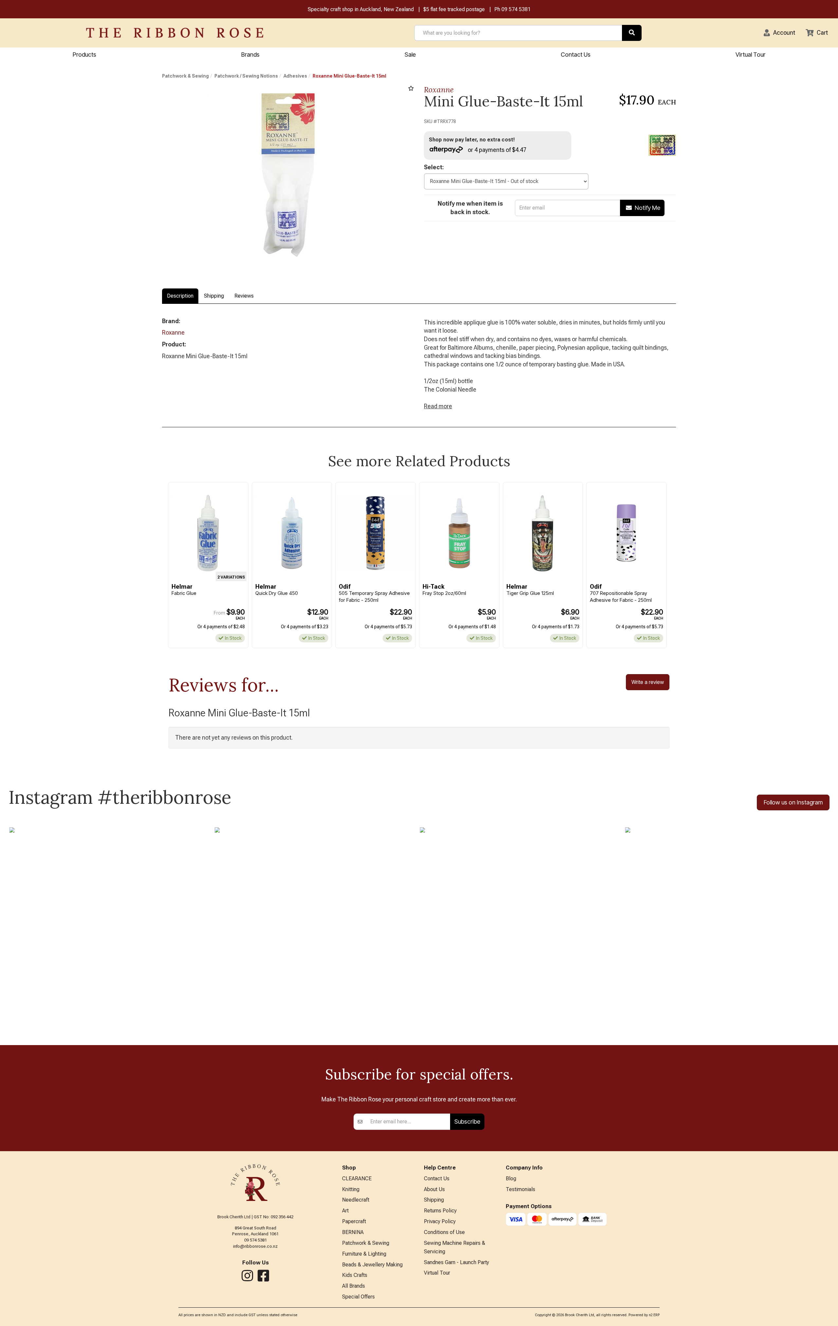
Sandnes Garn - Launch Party (456, 1262)
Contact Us (576, 54)
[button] (779, 32)
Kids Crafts (354, 1275)
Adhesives (295, 76)
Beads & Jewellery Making (372, 1265)
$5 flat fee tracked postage (454, 9)
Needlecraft (355, 1200)
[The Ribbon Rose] (174, 33)
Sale (410, 54)
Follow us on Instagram (793, 802)
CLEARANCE (357, 1178)
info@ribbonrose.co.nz (255, 1246)
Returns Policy (440, 1210)
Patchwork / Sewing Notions (246, 76)
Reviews (244, 296)
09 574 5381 (516, 9)
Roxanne (439, 89)
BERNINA (353, 1232)
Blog (511, 1178)
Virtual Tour (750, 54)
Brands (250, 54)
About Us (434, 1189)
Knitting (350, 1189)
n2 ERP (654, 1315)
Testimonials (520, 1189)
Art (345, 1210)
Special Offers (358, 1297)
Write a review (647, 682)
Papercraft (354, 1221)
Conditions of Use (444, 1232)
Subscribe (467, 1121)
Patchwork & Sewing (185, 76)
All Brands (353, 1286)
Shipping (214, 296)
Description (180, 296)
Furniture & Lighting (364, 1254)
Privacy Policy (440, 1221)
